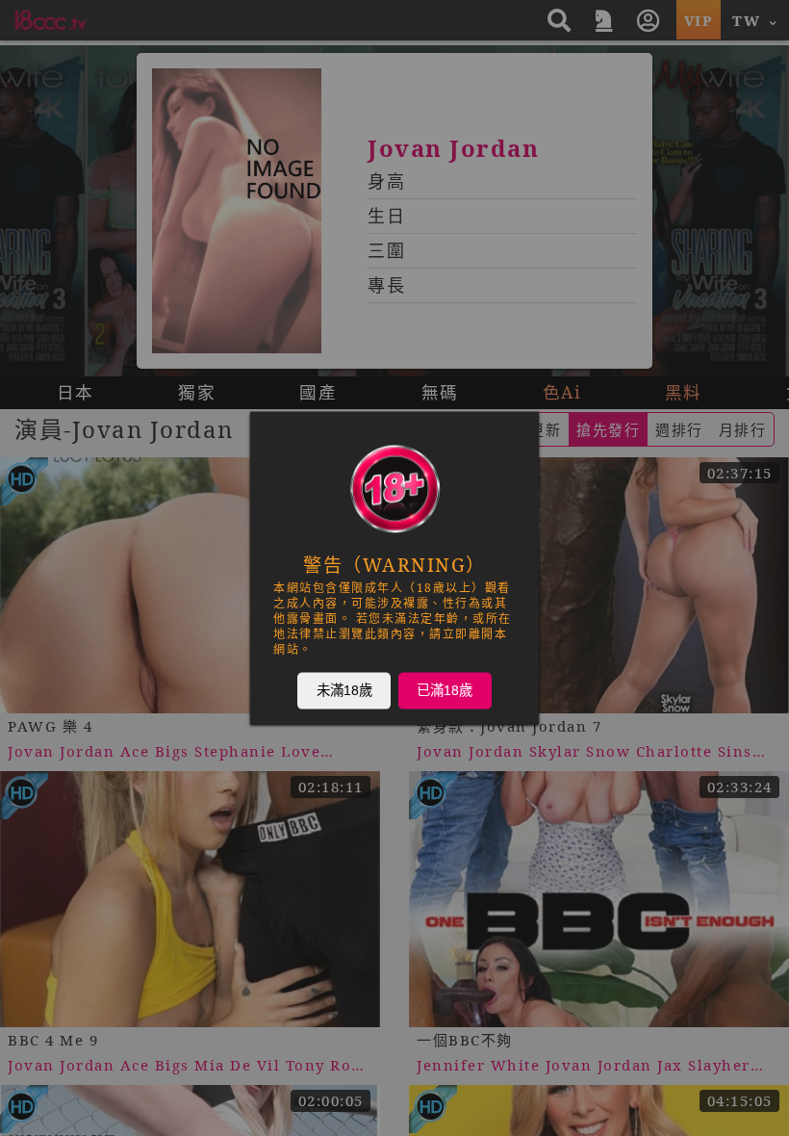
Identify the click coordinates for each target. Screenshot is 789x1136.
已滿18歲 (444, 690)
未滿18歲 (344, 690)
